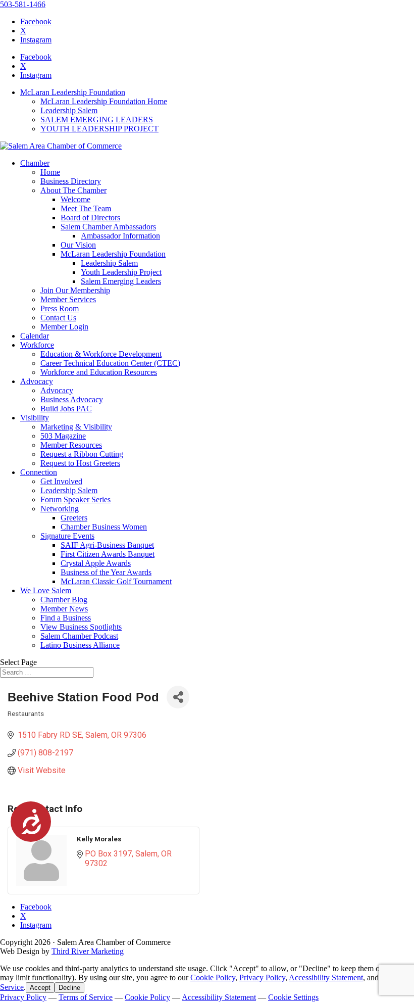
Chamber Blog (63, 599)
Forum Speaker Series (75, 499)
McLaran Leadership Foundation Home (103, 101)
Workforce (37, 345)
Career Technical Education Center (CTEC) (110, 363)
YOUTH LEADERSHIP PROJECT (99, 128)
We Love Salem (45, 590)
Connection (38, 472)
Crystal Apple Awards (96, 563)
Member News (64, 608)
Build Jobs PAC (66, 408)
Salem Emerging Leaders (121, 281)
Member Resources (71, 445)
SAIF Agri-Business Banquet (107, 545)
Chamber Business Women (104, 526)
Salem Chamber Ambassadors (108, 226)
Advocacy (36, 381)
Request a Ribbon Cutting (81, 454)
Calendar (34, 335)
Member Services (68, 299)
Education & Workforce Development (101, 354)
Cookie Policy (212, 977)
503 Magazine (63, 436)
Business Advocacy (71, 399)
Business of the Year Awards (106, 572)
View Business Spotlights (81, 627)
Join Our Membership (75, 290)
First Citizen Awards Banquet (107, 554)
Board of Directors (90, 217)
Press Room (59, 308)
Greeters (74, 517)
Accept (40, 987)
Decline (69, 987)
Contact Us (58, 317)
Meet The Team (86, 208)
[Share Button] (178, 697)
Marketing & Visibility (76, 426)
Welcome (75, 199)
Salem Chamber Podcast (79, 636)
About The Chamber (73, 190)
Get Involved (61, 481)
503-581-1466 (22, 4)
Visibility (34, 417)
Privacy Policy (262, 977)
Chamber (34, 163)
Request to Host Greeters (80, 463)
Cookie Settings (293, 997)
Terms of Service (86, 997)
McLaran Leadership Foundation (72, 92)
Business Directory (70, 181)
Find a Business (65, 617)
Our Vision (78, 245)
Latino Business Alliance (80, 645)
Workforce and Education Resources (98, 372)
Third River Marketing (87, 951)
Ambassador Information (120, 235)
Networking (59, 508)
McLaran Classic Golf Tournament (116, 581)
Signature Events (67, 536)
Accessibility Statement (326, 977)
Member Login (64, 326)
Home (50, 172)
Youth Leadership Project (121, 272)
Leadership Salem (68, 110)
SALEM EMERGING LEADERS (96, 119)
